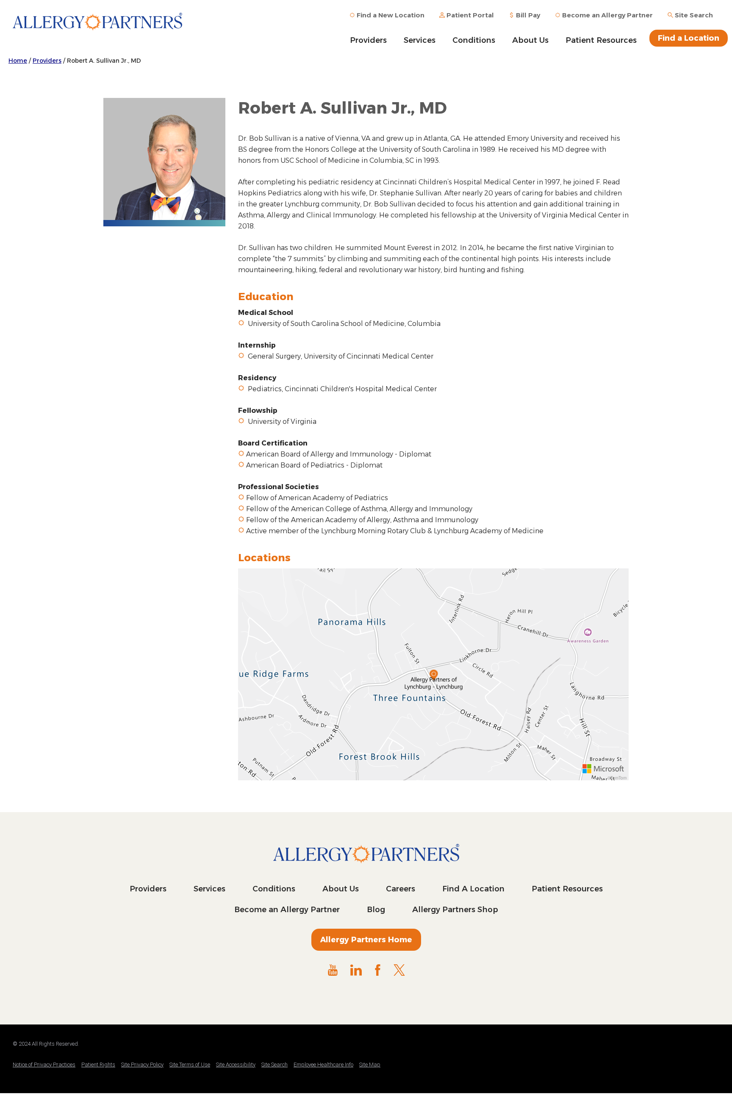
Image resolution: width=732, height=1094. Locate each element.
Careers (400, 889)
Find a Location (688, 38)
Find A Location (473, 889)
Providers (368, 40)
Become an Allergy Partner (287, 909)
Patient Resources (601, 40)
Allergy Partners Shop (455, 909)
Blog (376, 909)
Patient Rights (98, 1064)
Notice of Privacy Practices (44, 1064)
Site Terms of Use (189, 1064)
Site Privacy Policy (142, 1064)
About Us (530, 40)
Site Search (274, 1064)
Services (419, 40)
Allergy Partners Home (366, 939)
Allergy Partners (97, 27)
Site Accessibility (235, 1064)
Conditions (473, 40)
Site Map (369, 1064)
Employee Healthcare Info (323, 1064)
